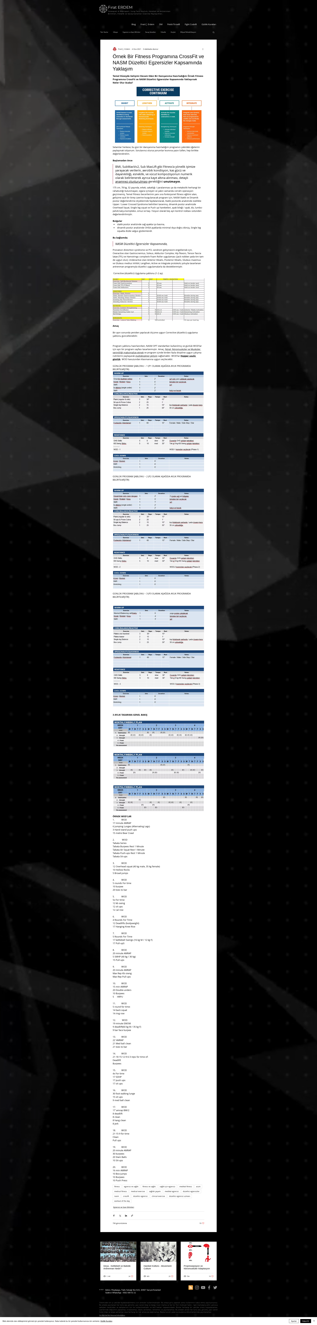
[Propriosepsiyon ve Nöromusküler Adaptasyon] (199, 1252)
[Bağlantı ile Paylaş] (132, 1215)
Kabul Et (305, 1321)
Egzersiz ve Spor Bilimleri (131, 32)
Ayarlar (294, 1321)
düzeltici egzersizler (191, 1191)
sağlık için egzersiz (167, 1186)
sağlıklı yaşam (155, 1191)
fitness (117, 1186)
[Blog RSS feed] (190, 1287)
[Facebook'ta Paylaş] (114, 1215)
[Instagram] (197, 1287)
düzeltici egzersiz (140, 1196)
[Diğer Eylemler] (202, 49)
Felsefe (163, 32)
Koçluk (173, 32)
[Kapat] (314, 1321)
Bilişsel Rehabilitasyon (188, 32)
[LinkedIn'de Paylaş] (126, 1215)
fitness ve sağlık (149, 1186)
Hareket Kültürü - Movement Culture (158, 1267)
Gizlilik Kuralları (106, 1321)
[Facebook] (209, 1287)
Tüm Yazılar (104, 32)
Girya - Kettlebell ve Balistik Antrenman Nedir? (117, 1267)
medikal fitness (185, 1186)
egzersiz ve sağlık (131, 1186)
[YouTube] (203, 1287)
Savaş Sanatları (150, 32)
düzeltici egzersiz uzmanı (179, 1196)
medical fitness (120, 1191)
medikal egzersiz (172, 1191)
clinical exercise (158, 1196)
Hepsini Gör (212, 1237)
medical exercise (138, 1191)
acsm (198, 1186)
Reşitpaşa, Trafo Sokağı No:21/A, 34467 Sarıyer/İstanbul (135, 1290)
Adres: (108, 1290)
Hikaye (115, 32)
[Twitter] (215, 1287)
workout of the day (122, 1201)
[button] (213, 32)
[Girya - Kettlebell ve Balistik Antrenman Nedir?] (118, 1252)
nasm (116, 1196)
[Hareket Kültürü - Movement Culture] (158, 1252)
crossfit (126, 1196)
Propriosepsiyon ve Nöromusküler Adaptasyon (197, 1267)
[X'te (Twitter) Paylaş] (120, 1215)
